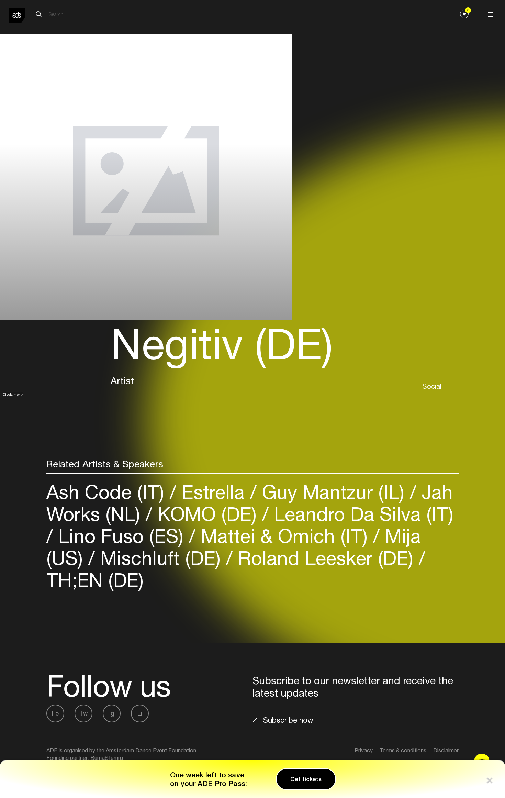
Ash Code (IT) (108, 492)
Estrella (213, 492)
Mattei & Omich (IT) (284, 536)
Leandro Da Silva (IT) (361, 514)
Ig (111, 713)
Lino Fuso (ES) (121, 536)
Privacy (364, 750)
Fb (55, 713)
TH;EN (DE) (95, 580)
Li (139, 713)
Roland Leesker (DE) (326, 558)
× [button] (489, 779)
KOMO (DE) (207, 514)
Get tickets (306, 779)
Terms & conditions (403, 750)
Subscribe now (288, 720)
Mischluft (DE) (160, 558)
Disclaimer (11, 394)
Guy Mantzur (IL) (333, 492)
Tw (84, 713)
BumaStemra (106, 758)
